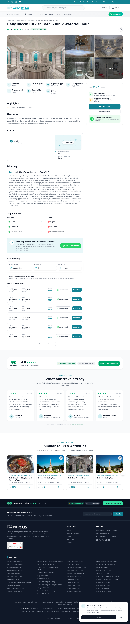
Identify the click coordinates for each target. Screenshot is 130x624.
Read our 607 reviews (112, 503)
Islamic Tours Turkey (73, 585)
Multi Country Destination (15, 588)
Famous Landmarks (47, 608)
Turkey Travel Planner (65, 605)
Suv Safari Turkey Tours (74, 591)
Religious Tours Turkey (103, 570)
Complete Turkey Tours (14, 591)
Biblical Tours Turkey (13, 573)
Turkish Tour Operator (47, 602)
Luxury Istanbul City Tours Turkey (106, 561)
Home (75, 2)
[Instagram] (12, 2)
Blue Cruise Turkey (13, 579)
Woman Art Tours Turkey (104, 591)
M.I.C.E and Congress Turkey (46, 582)
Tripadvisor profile (77, 425)
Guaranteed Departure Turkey (76, 567)
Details (121, 617)
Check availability (104, 106)
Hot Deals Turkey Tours (74, 576)
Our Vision (32, 611)
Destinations (14, 14)
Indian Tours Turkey (73, 579)
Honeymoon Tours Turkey (75, 570)
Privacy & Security (53, 611)
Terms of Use (41, 611)
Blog (88, 2)
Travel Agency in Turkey (30, 602)
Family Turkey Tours (43, 588)
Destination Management (64, 602)
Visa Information (69, 608)
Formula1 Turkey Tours (44, 594)
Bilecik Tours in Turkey (19, 20)
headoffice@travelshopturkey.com (108, 530)
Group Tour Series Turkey (75, 561)
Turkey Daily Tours (46, 14)
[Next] (123, 473)
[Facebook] (8, 2)
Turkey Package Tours (64, 14)
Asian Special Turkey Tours (15, 570)
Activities (30, 14)
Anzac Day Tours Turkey (14, 567)
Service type (62, 264)
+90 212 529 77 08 (102, 533)
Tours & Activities (73, 533)
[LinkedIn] (109, 540)
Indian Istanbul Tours (73, 582)
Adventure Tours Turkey (14, 561)
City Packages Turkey (13, 585)
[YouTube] (20, 2)
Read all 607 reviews (108, 363)
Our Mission (23, 611)
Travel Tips (58, 608)
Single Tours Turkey (102, 573)
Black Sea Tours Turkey (14, 576)
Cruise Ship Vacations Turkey (46, 564)
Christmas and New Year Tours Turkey (19, 582)
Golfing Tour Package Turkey (46, 591)
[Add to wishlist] (121, 29)
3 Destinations (50, 482)
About (82, 2)
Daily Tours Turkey (42, 576)
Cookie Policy (76, 611)
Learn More (95, 612)
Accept (99, 617)
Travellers (37, 264)
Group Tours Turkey (73, 564)
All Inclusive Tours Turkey (15, 564)
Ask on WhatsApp (72, 246)
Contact (94, 2)
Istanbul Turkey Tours (73, 588)
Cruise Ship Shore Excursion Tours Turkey (50, 561)
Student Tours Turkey (103, 582)
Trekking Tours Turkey (103, 585)
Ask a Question (64, 290)
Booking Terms (65, 611)
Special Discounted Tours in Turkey (107, 579)
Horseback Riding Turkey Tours (76, 573)
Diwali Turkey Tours (43, 579)
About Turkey (35, 608)
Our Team (70, 540)
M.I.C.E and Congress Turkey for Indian (49, 585)
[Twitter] (16, 2)
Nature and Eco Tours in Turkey (106, 564)
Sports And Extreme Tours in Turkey (107, 576)
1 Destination (19, 482)
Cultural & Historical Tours (45, 572)
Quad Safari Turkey (102, 567)
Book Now (76, 290)
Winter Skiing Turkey (102, 588)
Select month (13, 264)
